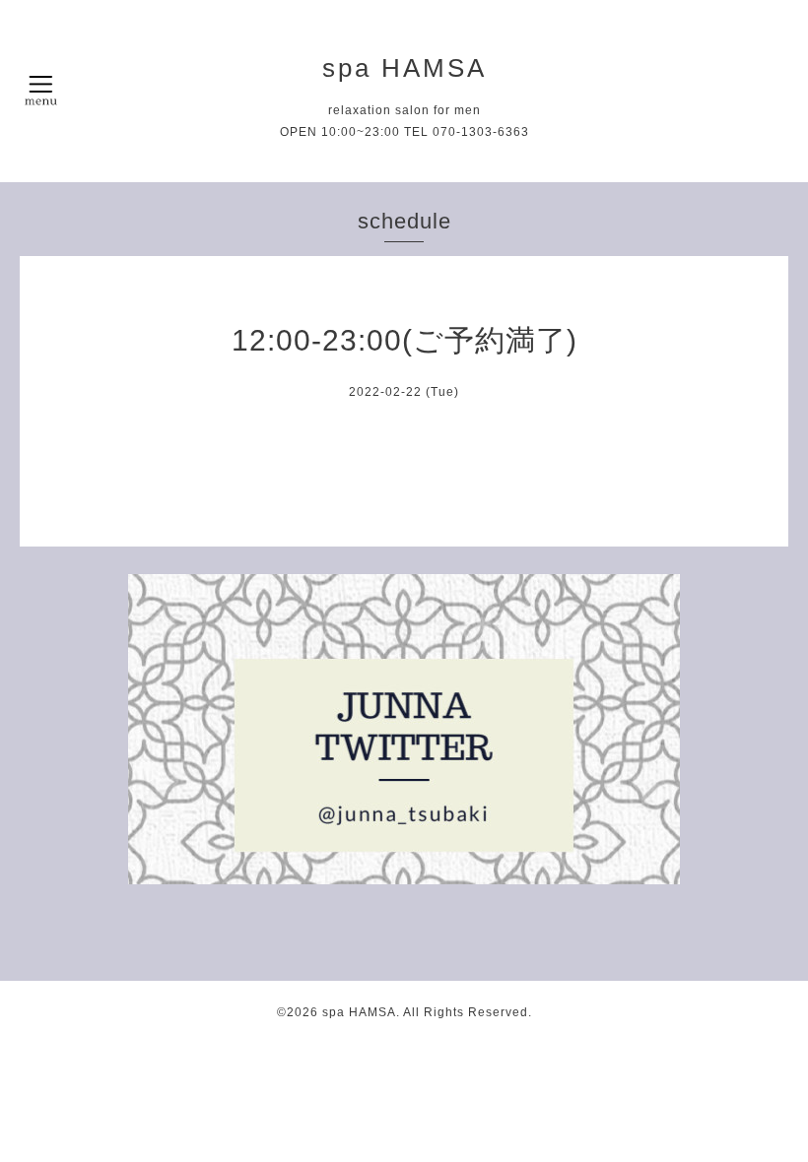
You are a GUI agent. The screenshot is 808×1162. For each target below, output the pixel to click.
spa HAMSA (404, 68)
